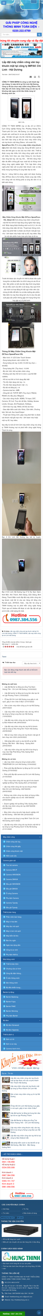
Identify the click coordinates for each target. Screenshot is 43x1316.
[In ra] (35, 76)
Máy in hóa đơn (11, 921)
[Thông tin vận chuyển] (22, 1231)
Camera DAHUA (12, 879)
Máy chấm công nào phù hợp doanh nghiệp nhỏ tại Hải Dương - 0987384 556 (20, 813)
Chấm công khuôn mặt (14, 851)
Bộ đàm (6, 1020)
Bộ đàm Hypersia (12, 1030)
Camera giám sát (9, 860)
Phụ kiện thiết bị (12, 954)
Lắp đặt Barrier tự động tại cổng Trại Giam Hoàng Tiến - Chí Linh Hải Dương (18, 688)
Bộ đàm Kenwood (12, 1025)
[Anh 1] (21, 50)
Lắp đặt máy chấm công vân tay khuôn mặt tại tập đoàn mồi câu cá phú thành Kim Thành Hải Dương (25, 1080)
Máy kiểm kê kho (12, 936)
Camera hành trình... (13, 1048)
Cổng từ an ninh (12, 950)
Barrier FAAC (11, 1006)
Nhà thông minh (9, 959)
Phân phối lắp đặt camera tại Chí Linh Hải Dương (22, 774)
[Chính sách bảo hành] (22, 1256)
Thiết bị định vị (8, 1034)
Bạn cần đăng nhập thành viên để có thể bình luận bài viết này (20, 671)
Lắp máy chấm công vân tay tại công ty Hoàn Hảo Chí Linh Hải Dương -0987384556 (19, 788)
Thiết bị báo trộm (12, 964)
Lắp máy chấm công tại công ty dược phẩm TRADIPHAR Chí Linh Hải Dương (18, 763)
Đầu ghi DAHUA (12, 889)
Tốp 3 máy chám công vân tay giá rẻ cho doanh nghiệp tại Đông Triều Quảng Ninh (20, 781)
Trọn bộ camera (12, 865)
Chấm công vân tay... (13, 841)
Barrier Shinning (12, 1011)
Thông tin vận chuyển (12, 1221)
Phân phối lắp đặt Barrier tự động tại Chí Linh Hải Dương (21, 769)
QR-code (20, 1217)
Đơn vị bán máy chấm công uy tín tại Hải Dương (22, 705)
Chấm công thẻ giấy (13, 846)
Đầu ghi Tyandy (11, 907)
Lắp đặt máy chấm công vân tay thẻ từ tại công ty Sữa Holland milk (26, 1136)
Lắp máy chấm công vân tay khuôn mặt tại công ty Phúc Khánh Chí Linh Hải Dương (20, 1088)
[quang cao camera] (21, 1061)
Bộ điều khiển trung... (14, 987)
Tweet (4, 656)
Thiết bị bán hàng (9, 912)
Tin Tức (26, 1209)
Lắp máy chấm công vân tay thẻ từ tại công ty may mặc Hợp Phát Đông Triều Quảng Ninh (20, 750)
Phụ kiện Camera (12, 898)
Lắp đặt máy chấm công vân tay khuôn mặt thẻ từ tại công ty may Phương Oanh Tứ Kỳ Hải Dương (21, 825)
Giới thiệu (6, 1209)
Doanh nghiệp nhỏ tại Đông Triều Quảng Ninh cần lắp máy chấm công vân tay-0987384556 (19, 804)
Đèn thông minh (12, 983)
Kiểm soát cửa (11, 856)
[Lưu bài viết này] (39, 76)
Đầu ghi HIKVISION (13, 884)
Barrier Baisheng (12, 997)
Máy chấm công (9, 837)
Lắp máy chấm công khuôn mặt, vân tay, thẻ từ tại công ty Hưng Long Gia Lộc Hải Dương (20, 712)
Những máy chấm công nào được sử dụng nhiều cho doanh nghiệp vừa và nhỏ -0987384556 (20, 796)
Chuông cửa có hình (13, 968)
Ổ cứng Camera (12, 893)
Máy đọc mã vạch (12, 926)
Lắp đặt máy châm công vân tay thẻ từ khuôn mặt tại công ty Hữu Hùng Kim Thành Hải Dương (20, 727)
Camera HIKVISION (13, 874)
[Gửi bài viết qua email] (31, 76)
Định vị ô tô (10, 1039)
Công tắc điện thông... (14, 973)
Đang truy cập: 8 (8, 1217)
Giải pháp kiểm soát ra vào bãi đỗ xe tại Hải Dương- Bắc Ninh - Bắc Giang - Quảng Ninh (19, 742)
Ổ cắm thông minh (12, 978)
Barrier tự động (8, 992)
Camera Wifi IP (11, 870)
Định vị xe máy (11, 1044)
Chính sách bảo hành (12, 1248)
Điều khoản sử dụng (30, 1213)
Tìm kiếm (6, 1213)
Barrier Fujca (10, 1001)
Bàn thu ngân (11, 940)
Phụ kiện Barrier (12, 1016)
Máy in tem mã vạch (13, 931)
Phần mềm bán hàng (13, 917)
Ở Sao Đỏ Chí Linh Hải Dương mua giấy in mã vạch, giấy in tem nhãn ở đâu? (20, 700)
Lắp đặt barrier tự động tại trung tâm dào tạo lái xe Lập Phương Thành (25, 1114)
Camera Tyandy (12, 903)
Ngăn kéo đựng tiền (13, 945)
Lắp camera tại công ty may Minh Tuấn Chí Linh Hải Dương (20, 819)
